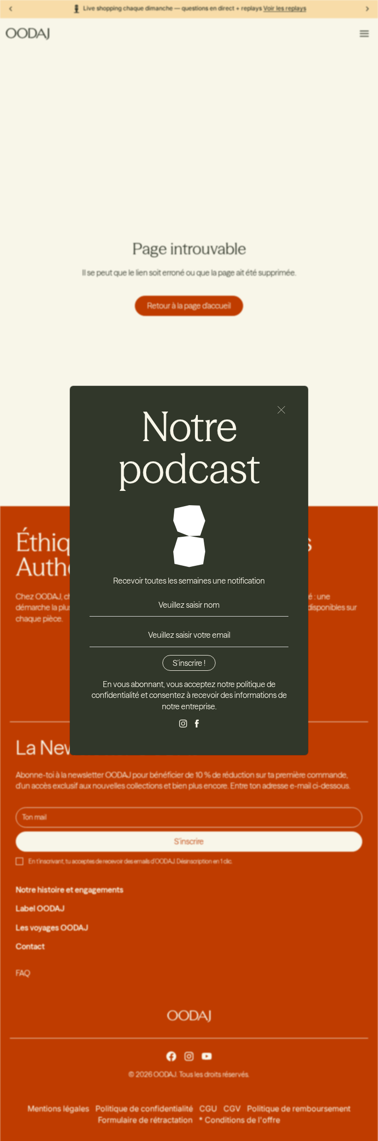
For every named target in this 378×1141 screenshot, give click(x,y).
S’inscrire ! (189, 663)
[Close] (281, 410)
